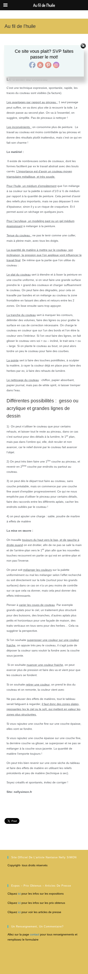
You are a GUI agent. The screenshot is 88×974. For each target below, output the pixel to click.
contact (35, 934)
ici (19, 893)
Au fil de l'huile (20, 26)
